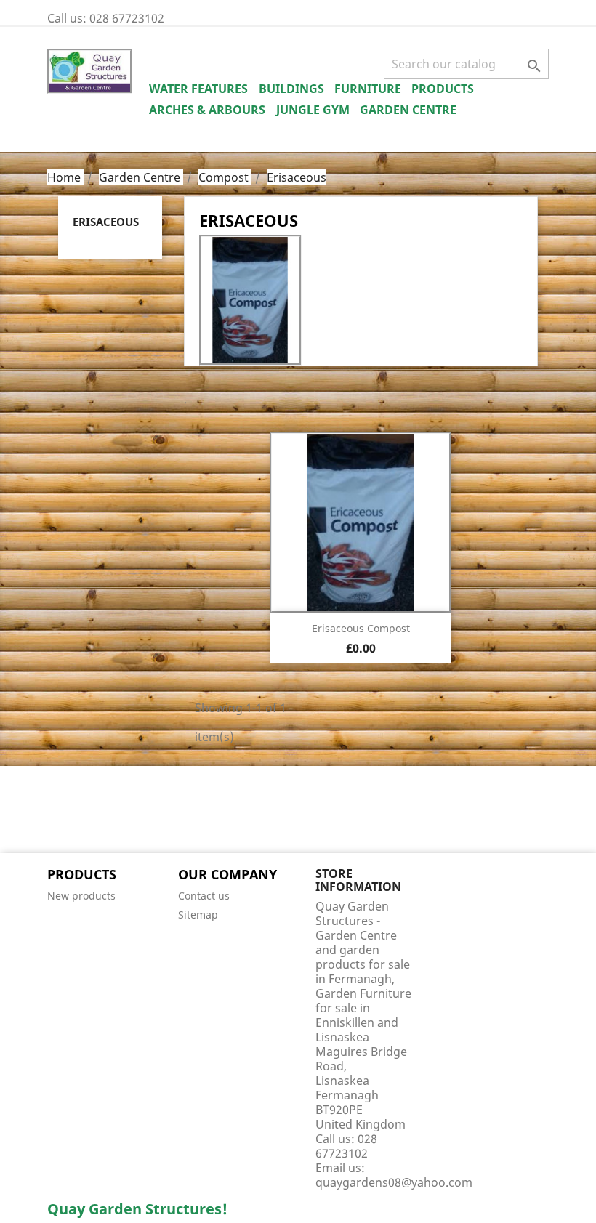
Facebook (63, 811)
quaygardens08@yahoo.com (393, 1182)
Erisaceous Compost (361, 628)
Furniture (367, 89)
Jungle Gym (313, 110)
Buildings (291, 89)
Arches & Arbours (207, 110)
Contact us (204, 896)
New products (81, 896)
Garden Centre (408, 110)
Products (442, 89)
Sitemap (198, 914)
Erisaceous (106, 221)
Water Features (198, 89)
